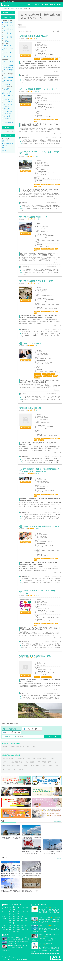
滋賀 (22, 920)
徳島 (22, 927)
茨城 (27, 911)
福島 (14, 909)
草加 (44, 765)
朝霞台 (5, 746)
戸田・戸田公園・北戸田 (44, 762)
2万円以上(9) (7, 56)
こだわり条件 (6, 736)
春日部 (21, 769)
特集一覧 (53, 4)
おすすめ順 (56, 31)
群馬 (10, 914)
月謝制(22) (7, 106)
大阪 (10, 920)
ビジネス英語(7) (8, 67)
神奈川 (15, 911)
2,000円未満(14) (8, 22)
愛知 (10, 916)
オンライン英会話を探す (12, 732)
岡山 (14, 925)
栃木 (14, 914)
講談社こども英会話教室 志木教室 (36, 656)
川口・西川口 (20, 758)
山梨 (18, 914)
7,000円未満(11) (8, 46)
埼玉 (19, 911)
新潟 (10, 918)
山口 (18, 925)
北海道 (11, 907)
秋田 (23, 907)
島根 (26, 925)
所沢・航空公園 (30, 762)
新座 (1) (4, 147)
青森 (15, 907)
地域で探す (12, 729)
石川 (18, 918)
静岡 (14, 916)
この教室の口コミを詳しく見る (51, 75)
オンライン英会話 (44, 4)
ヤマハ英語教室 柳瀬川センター (35, 217)
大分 (10, 932)
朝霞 (34, 746)
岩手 (19, 907)
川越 (9, 769)
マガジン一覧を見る (56, 858)
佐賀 (27, 929)
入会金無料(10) (8, 104)
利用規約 (4, 957)
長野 (14, 918)
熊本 (14, 929)
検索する (8, 127)
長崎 (23, 929)
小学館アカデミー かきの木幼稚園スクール (40, 526)
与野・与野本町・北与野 (39, 758)
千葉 (23, 911)
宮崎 (14, 932)
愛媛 (10, 927)
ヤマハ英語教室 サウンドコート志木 (37, 281)
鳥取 (22, 925)
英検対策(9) (7, 89)
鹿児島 (19, 929)
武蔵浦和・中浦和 (8, 758)
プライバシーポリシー (14, 957)
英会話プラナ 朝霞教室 (31, 343)
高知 (18, 927)
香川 (14, 927)
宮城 (27, 907)
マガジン (60, 4)
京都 (18, 920)
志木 (56, 762)
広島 (10, 925)
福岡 (10, 929)
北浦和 (52, 758)
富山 (22, 918)
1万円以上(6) (7, 41)
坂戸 (15, 769)
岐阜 (22, 916)
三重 (18, 916)
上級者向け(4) (8, 111)
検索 (36, 4)
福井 (26, 918)
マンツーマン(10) (8, 65)
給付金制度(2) (8, 116)
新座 (28, 746)
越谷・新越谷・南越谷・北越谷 (11, 765)
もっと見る (56, 71)
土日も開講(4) (8, 101)
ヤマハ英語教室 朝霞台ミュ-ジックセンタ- (40, 89)
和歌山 (11, 923)
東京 (10, 911)
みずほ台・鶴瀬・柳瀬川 (17, 746)
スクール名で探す (33, 729)
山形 (10, 909)
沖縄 (18, 932)
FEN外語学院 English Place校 (35, 36)
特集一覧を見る (57, 821)
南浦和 (25, 765)
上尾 (57, 765)
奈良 (26, 920)
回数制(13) (7, 109)
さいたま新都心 (35, 765)
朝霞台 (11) (5, 141)
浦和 (28, 758)
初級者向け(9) (8, 113)
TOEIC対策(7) (8, 84)
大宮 (4, 762)
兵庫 (14, 920)
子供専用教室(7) (8, 122)
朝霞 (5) (4, 150)
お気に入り (26, 55)
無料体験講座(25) (8, 78)
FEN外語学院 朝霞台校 (31, 408)
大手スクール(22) (8, 99)
